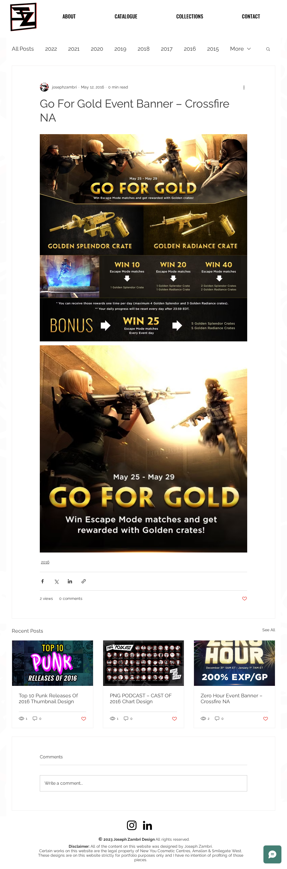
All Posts (23, 48)
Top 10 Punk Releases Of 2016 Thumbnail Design (48, 698)
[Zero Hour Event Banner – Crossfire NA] (234, 663)
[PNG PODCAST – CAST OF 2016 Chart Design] (143, 663)
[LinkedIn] (147, 825)
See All (268, 630)
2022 (51, 48)
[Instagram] (131, 825)
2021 (74, 48)
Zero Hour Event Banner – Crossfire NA (231, 698)
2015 (213, 48)
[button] (268, 48)
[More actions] (243, 87)
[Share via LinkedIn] (70, 581)
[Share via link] (83, 581)
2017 (167, 48)
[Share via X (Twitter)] (56, 581)
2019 (120, 48)
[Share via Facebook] (42, 581)
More (237, 48)
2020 (97, 48)
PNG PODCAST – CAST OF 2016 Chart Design (141, 698)
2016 (190, 48)
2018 (144, 48)
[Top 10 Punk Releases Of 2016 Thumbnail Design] (52, 663)
